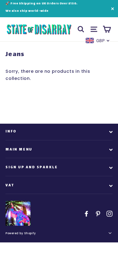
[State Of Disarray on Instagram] (109, 213)
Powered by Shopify (20, 233)
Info (11, 132)
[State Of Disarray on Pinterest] (98, 213)
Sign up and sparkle (31, 167)
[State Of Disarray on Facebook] (86, 213)
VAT (9, 185)
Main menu (18, 150)
